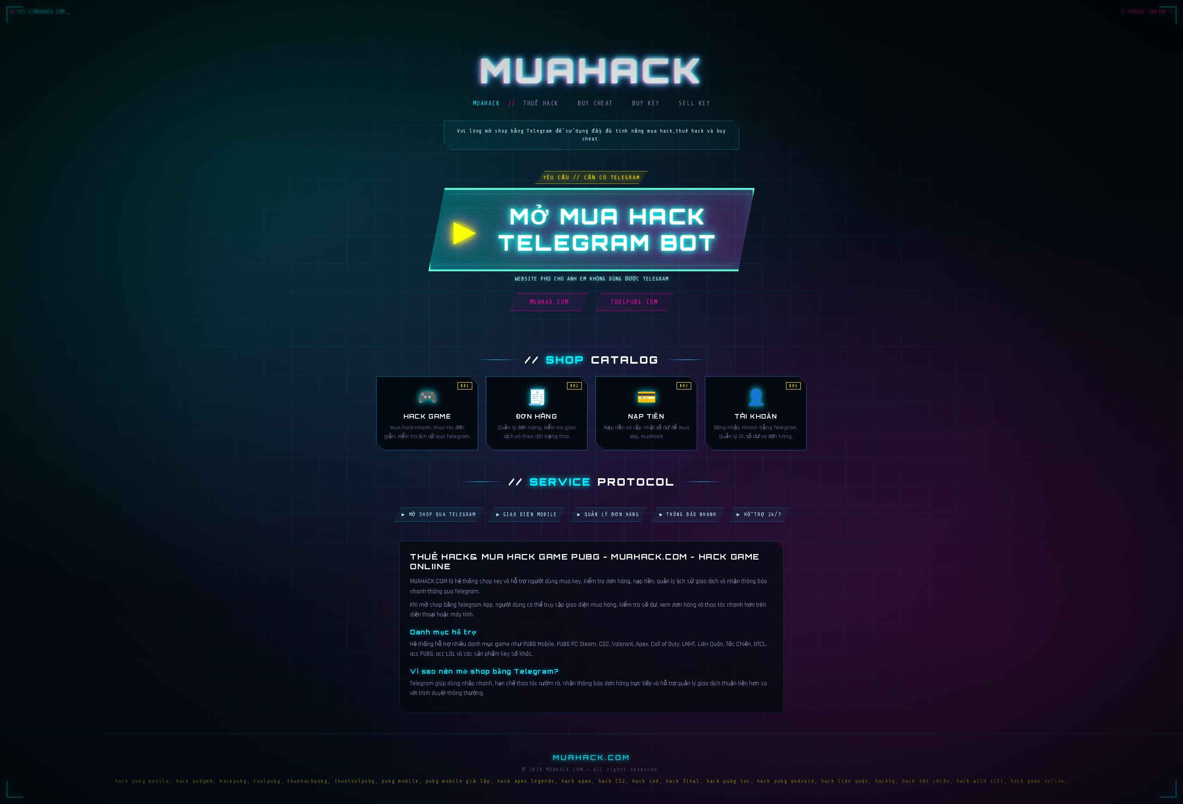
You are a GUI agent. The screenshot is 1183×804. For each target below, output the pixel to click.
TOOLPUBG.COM (634, 301)
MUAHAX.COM (549, 301)
